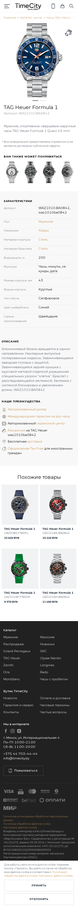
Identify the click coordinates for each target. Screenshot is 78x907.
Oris (6, 672)
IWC (43, 651)
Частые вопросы (53, 712)
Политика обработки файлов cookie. (27, 823)
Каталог (9, 630)
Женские (47, 637)
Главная (10, 17)
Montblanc (11, 679)
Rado (44, 672)
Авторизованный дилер (27, 409)
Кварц (43, 230)
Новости (10, 698)
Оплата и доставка (55, 698)
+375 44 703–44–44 (20, 754)
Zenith (8, 665)
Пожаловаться (26, 770)
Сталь (43, 239)
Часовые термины (54, 705)
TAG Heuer (11, 658)
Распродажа (13, 644)
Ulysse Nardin (50, 658)
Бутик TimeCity (15, 691)
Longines (47, 665)
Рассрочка (17, 430)
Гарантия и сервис (18, 705)
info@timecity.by (16, 758)
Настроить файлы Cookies (56, 875)
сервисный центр (51, 423)
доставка (34, 441)
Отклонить (39, 899)
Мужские (45, 221)
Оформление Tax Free (26, 448)
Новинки (47, 644)
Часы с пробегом (54, 679)
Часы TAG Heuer (58, 17)
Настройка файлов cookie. (20, 827)
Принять (39, 885)
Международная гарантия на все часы (39, 416)
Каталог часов (31, 17)
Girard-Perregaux (16, 651)
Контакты (11, 712)
